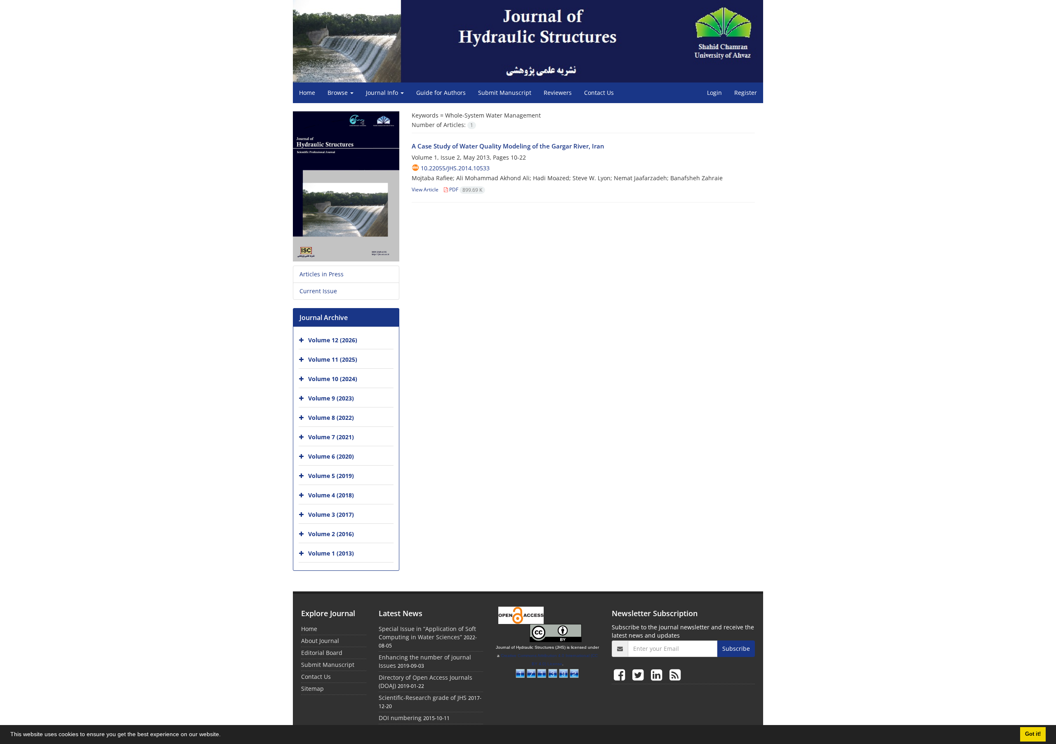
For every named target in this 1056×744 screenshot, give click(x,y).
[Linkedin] (658, 674)
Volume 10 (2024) (332, 379)
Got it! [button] (1033, 734)
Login (714, 93)
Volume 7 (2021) (331, 437)
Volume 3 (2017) (331, 514)
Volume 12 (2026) (332, 340)
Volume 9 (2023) (331, 398)
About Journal (320, 641)
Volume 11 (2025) (332, 359)
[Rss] (675, 674)
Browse (338, 93)
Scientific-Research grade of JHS (423, 698)
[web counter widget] (547, 672)
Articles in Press (321, 274)
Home (307, 93)
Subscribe (736, 648)
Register (745, 93)
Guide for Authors (441, 93)
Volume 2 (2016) (331, 534)
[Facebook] (621, 674)
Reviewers (558, 93)
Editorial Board (321, 653)
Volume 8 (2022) (331, 417)
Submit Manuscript (504, 93)
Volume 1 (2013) (331, 553)
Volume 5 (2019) (331, 476)
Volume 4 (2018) (331, 495)
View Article (425, 189)
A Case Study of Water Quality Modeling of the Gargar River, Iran (508, 146)
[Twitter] (639, 674)
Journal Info (383, 93)
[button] (223, 735)
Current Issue (318, 291)
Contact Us (599, 93)
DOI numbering (400, 718)
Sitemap (312, 688)
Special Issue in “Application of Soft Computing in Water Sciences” (427, 633)
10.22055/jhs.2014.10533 (455, 168)
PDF (465, 189)
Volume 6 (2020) (331, 456)
